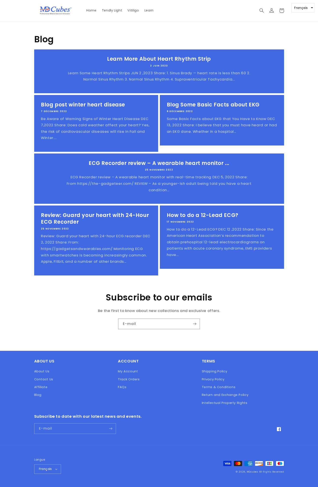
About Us (42, 371)
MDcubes (252, 471)
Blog (38, 395)
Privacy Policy (213, 379)
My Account (128, 371)
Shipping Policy (214, 371)
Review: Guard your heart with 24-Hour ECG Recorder (95, 218)
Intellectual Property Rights (224, 403)
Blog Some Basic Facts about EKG (213, 104)
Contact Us (43, 379)
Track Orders (129, 379)
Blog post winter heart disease (83, 104)
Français (45, 469)
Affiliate (41, 387)
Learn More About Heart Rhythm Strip (159, 58)
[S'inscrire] (195, 324)
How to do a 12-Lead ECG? (202, 215)
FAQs (122, 387)
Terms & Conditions (218, 387)
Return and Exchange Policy (225, 395)
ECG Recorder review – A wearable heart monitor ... (159, 163)
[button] (262, 11)
